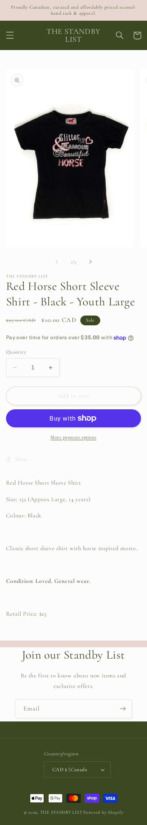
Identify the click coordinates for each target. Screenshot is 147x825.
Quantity (16, 352)
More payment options (73, 437)
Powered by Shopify (103, 812)
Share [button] (21, 459)
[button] (9, 35)
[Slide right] (90, 261)
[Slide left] (56, 261)
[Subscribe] (123, 708)
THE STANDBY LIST (61, 812)
